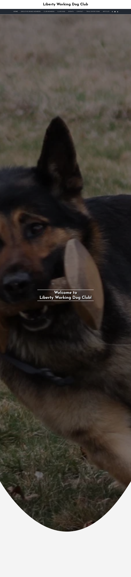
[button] (112, 11)
